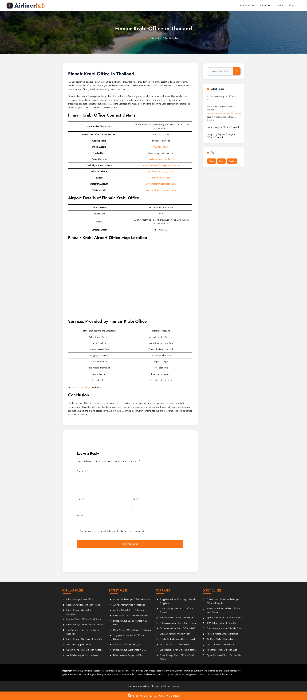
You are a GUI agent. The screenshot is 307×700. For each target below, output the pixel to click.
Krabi (221, 161)
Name (80, 499)
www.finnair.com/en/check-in (161, 159)
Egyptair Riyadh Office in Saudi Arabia (83, 619)
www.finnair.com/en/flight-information (161, 165)
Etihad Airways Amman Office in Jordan (178, 617)
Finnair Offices (84, 387)
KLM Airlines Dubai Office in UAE (222, 623)
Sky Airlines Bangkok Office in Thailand (221, 108)
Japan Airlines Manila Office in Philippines (225, 617)
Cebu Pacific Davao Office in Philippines (130, 615)
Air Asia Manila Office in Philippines (129, 604)
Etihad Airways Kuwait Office (79, 599)
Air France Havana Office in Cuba (222, 649)
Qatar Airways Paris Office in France (83, 604)
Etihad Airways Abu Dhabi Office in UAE (84, 639)
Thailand (232, 161)
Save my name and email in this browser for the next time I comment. (112, 531)
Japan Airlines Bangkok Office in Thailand (221, 118)
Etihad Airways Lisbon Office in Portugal (84, 624)
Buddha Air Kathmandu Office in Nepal (177, 639)
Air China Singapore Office (78, 644)
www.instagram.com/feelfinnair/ (161, 183)
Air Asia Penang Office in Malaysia (222, 633)
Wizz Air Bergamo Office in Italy (175, 633)
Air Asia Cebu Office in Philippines (128, 610)
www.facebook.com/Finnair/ (161, 171)
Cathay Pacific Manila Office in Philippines (84, 649)
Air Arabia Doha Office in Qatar (127, 644)
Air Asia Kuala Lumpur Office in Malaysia (131, 599)
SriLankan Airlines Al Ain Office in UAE (177, 628)
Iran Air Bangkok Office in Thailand (223, 127)
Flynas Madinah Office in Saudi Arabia (224, 655)
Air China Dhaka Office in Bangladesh (223, 639)
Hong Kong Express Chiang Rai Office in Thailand (221, 136)
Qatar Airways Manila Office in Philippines (132, 630)
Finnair (211, 161)
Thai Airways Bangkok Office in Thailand (221, 98)
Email (136, 499)
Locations (280, 5)
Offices (262, 5)
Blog (291, 5)
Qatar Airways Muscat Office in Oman (224, 628)
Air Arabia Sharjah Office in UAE (174, 644)
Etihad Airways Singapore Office (128, 655)
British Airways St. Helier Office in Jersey (179, 623)
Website (80, 515)
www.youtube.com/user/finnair (161, 190)
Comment (82, 471)
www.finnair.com (160, 147)
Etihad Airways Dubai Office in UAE (129, 649)
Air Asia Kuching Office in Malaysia (82, 655)
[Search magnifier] (236, 71)
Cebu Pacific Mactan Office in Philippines (178, 649)
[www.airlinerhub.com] (25, 5)
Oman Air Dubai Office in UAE (220, 644)
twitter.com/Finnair (161, 177)
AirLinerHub (133, 38)
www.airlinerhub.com (147, 686)
